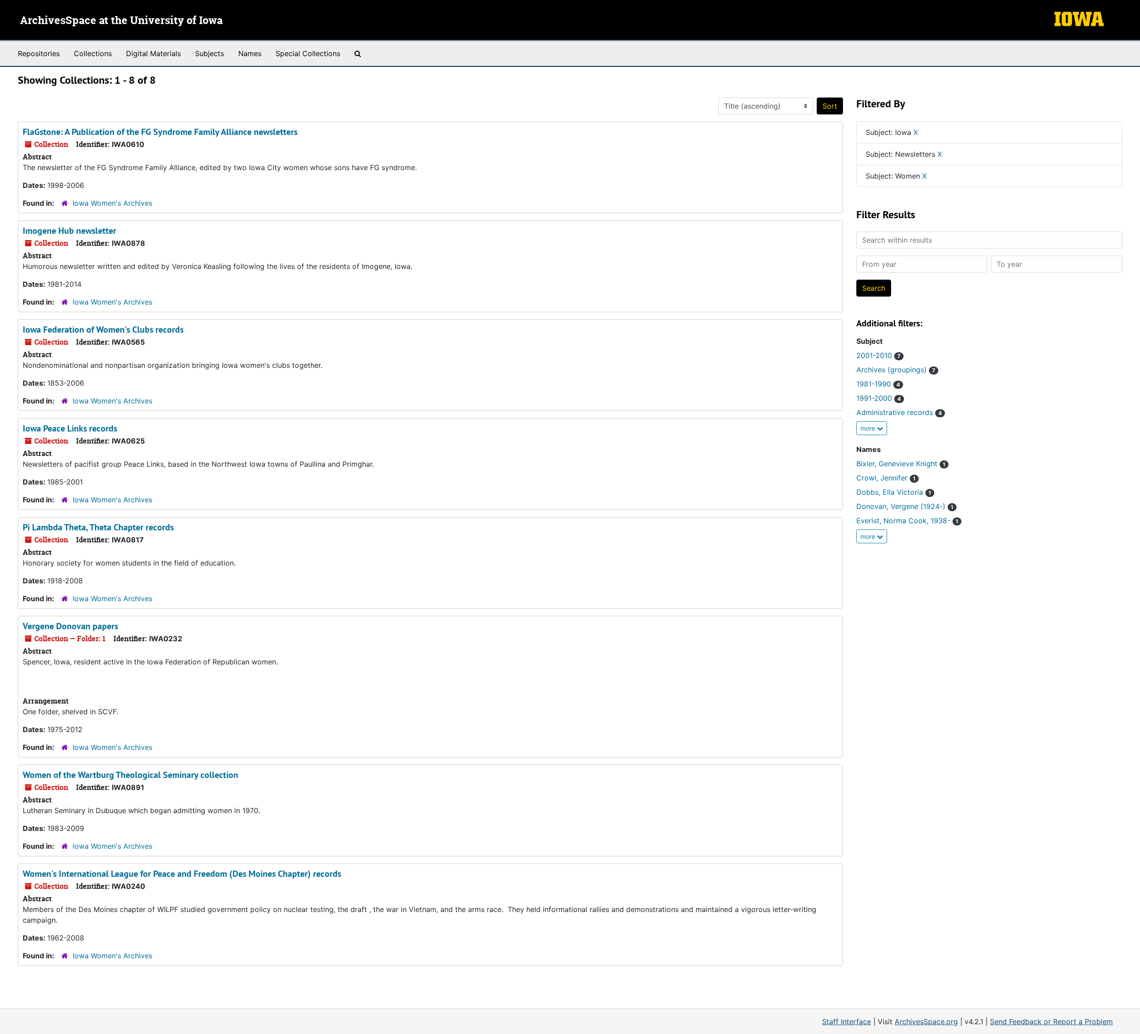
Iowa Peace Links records (70, 428)
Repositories (39, 53)
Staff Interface (846, 1021)
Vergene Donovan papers (70, 626)
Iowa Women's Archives (112, 203)
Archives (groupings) (895, 369)
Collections (93, 53)
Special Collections (308, 53)
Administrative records (899, 412)
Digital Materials (153, 53)
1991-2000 (878, 398)
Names (249, 53)
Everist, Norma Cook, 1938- (907, 520)
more (868, 428)
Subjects (209, 53)
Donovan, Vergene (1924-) (904, 506)
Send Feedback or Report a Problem (1051, 1021)
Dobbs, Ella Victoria (893, 492)
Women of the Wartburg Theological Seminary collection (130, 775)
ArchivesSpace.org (926, 1021)
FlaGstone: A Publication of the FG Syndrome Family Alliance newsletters (160, 132)
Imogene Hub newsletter (69, 230)
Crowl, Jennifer (886, 477)
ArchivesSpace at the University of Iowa (121, 21)
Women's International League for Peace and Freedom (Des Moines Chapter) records (182, 873)
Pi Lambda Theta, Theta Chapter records (98, 527)
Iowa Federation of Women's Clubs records (103, 329)
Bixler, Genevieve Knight (900, 463)
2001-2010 (878, 355)
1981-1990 (878, 383)
